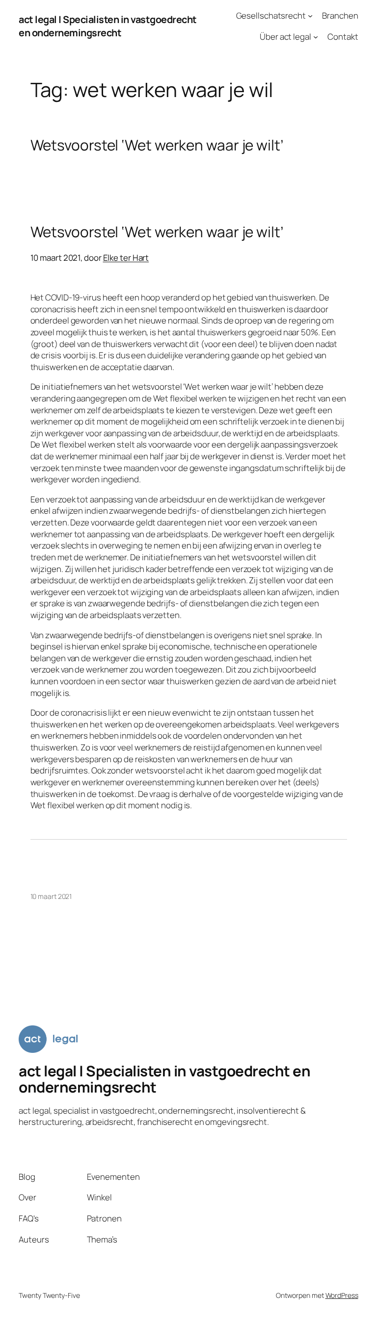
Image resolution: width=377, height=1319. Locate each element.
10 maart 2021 (51, 896)
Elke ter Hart (126, 257)
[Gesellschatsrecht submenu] (310, 15)
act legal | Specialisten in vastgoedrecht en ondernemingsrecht (108, 26)
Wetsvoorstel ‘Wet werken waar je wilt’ (157, 145)
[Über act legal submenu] (315, 36)
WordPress (341, 1295)
